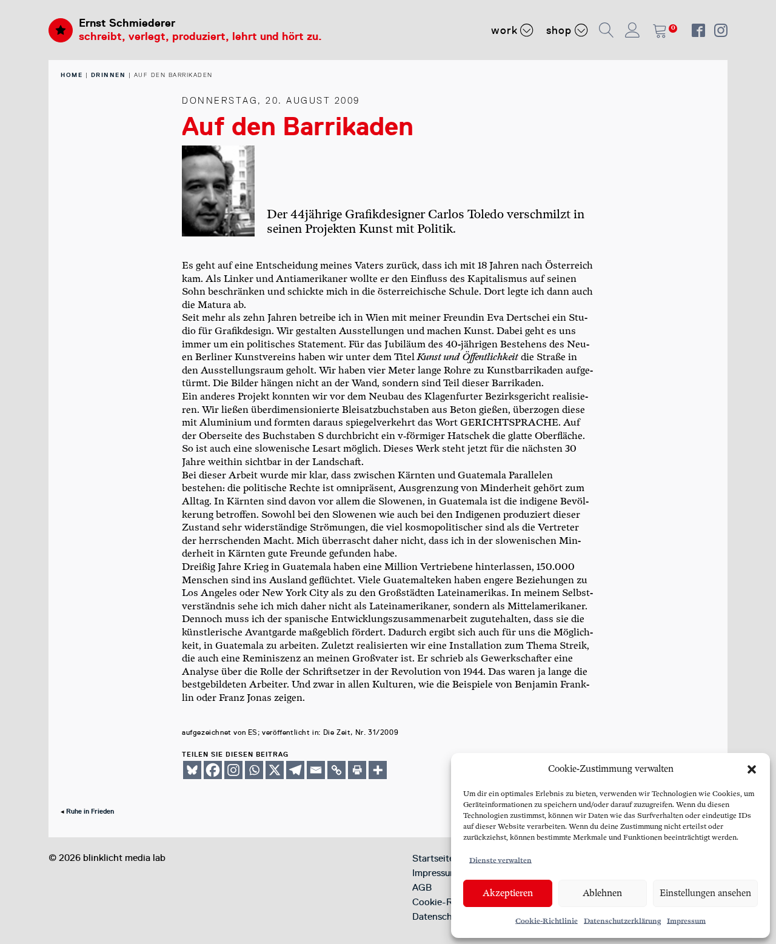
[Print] (357, 770)
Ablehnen (602, 893)
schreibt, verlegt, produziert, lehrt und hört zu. (200, 36)
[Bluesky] (192, 770)
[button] (752, 769)
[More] (378, 770)
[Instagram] (233, 770)
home (71, 75)
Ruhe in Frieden (90, 811)
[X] (275, 770)
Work (504, 30)
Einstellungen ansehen (705, 893)
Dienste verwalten (500, 860)
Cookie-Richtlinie (546, 921)
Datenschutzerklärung (622, 921)
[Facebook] (213, 770)
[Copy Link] (336, 770)
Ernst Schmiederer (127, 23)
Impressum (686, 921)
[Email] (316, 770)
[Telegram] (295, 770)
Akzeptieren (508, 893)
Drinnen (108, 75)
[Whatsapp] (254, 770)
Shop (559, 30)
